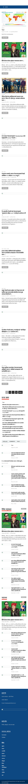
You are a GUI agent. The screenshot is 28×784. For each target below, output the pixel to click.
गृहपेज (3, 746)
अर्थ (2, 94)
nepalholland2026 (14, 31)
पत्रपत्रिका (4, 767)
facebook (4, 734)
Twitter (3, 737)
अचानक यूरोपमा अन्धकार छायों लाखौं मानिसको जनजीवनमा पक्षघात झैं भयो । (18, 500)
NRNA (3, 758)
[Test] (14, 19)
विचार (3, 763)
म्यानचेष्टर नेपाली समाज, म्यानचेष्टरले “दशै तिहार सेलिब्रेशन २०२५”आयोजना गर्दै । (18, 668)
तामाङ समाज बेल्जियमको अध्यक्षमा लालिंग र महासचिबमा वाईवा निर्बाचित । (18, 485)
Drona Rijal (13, 62)
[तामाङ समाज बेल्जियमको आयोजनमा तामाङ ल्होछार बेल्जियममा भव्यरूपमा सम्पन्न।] (6, 453)
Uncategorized (5, 209)
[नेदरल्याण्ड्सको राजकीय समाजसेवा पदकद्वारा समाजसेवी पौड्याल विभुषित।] (6, 492)
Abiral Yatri (14, 177)
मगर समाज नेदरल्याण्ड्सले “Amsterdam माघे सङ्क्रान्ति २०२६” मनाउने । (17, 546)
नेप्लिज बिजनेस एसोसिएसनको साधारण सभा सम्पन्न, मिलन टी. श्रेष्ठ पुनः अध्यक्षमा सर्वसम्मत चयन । (13, 98)
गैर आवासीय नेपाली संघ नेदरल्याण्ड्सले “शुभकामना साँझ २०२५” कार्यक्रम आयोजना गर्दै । (14, 213)
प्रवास (2, 58)
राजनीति (3, 751)
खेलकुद (3, 760)
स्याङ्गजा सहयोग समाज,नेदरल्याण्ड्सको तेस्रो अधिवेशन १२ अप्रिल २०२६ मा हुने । (18, 554)
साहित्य (3, 772)
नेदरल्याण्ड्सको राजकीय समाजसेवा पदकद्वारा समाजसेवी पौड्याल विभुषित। (18, 493)
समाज (5, 58)
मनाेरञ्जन (5, 365)
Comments (12, 441)
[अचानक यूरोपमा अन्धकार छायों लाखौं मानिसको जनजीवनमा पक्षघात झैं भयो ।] (6, 500)
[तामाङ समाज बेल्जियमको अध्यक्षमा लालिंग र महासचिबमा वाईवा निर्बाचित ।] (6, 485)
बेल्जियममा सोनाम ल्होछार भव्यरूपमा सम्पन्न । (13, 60)
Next (20, 392)
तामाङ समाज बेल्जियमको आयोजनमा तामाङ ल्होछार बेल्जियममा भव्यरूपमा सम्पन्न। (18, 454)
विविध (3, 765)
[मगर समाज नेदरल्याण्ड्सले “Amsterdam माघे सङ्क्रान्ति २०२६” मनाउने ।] (14, 125)
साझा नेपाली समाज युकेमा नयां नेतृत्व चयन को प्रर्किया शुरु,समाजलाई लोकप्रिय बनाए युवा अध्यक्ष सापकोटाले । (13, 292)
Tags (18, 441)
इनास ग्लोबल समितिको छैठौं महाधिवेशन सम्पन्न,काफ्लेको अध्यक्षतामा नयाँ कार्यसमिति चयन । (13, 252)
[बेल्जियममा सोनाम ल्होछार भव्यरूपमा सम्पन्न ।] (14, 49)
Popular (5, 441)
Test (3, 30)
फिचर (3, 769)
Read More (4, 37)
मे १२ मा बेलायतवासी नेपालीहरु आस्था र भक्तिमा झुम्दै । (12, 461)
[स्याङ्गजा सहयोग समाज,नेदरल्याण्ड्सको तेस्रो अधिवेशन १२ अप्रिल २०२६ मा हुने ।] (14, 162)
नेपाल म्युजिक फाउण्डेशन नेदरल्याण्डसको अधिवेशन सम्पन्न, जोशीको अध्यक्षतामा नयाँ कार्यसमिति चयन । (12, 369)
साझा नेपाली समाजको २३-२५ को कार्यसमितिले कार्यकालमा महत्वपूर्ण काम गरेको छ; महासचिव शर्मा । (18, 589)
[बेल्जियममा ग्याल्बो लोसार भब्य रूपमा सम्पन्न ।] (6, 466)
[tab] (5, 441)
